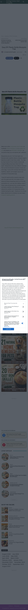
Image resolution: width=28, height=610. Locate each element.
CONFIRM (8, 329)
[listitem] (14, 304)
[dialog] (14, 305)
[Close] (25, 279)
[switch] (23, 307)
